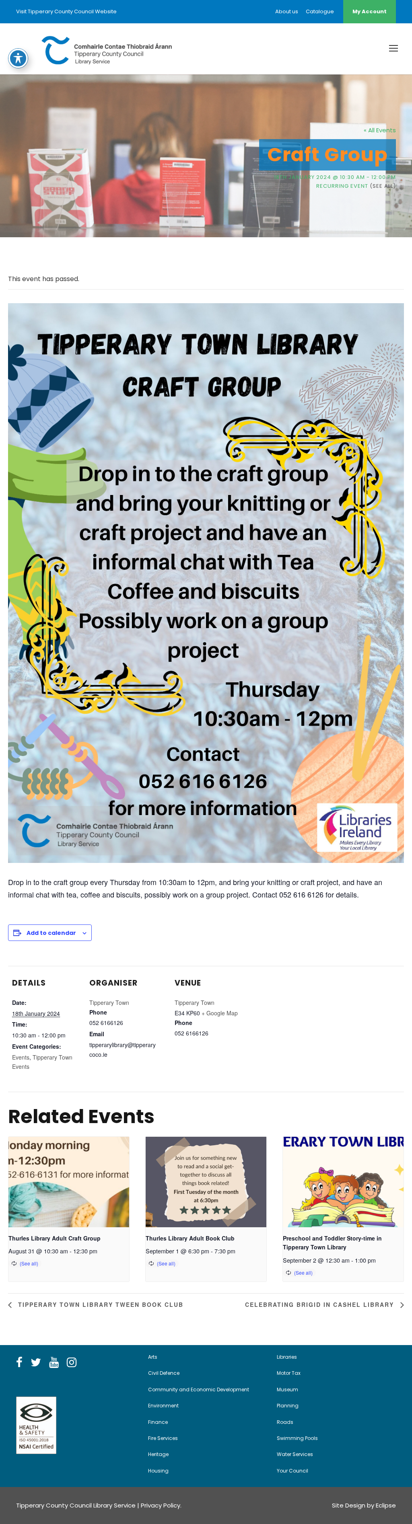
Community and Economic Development (198, 1389)
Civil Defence (163, 1373)
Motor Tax (289, 1373)
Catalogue (320, 11)
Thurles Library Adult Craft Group (54, 1238)
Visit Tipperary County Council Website (66, 11)
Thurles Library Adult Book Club (190, 1238)
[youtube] (54, 1362)
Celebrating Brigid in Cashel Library (320, 1304)
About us (286, 11)
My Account (369, 11)
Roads (285, 1422)
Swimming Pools (297, 1438)
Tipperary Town (109, 1002)
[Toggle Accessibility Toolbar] (18, 58)
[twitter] (36, 1362)
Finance (158, 1422)
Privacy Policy (160, 1505)
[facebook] (19, 1362)
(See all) (383, 186)
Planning (288, 1405)
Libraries (287, 1357)
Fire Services (163, 1438)
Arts (152, 1357)
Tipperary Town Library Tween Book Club (99, 1304)
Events (20, 1057)
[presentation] (68, 1182)
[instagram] (71, 1362)
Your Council (292, 1470)
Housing (158, 1470)
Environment (163, 1405)
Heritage (158, 1454)
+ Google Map (220, 1013)
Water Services (295, 1454)
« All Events (380, 130)
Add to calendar (51, 933)
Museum (287, 1389)
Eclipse (386, 1505)
